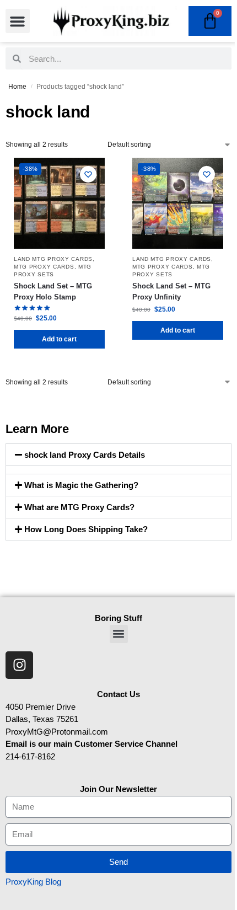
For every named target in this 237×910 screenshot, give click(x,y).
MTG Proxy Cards (44, 267)
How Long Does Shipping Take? (86, 529)
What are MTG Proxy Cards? (79, 507)
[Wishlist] (88, 174)
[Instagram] (19, 665)
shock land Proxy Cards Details (84, 454)
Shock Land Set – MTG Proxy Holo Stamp (53, 291)
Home (17, 86)
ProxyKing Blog (33, 881)
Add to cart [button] (59, 339)
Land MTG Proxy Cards (53, 259)
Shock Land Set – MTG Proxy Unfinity (171, 291)
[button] (18, 21)
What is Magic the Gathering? (81, 485)
